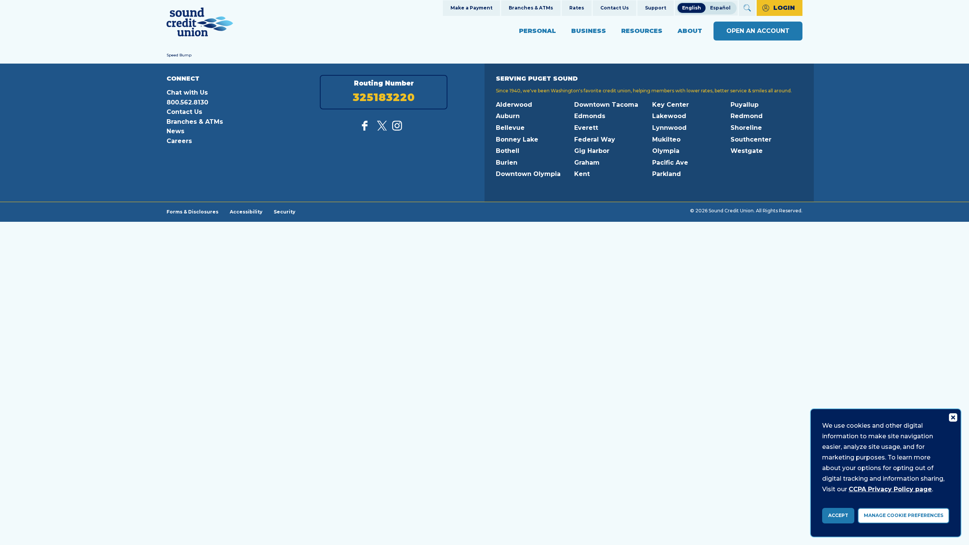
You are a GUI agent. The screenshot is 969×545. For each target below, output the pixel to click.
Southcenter (751, 139)
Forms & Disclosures (192, 211)
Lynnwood (669, 127)
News (175, 131)
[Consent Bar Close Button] (953, 417)
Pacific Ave (670, 162)
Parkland (666, 174)
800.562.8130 (187, 102)
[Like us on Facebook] (367, 128)
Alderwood (514, 104)
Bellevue (510, 127)
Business (588, 30)
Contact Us (614, 8)
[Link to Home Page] (200, 23)
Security (284, 211)
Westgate (747, 150)
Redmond (747, 116)
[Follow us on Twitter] (382, 128)
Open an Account (758, 30)
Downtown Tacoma (606, 104)
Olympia (665, 150)
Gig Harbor (591, 150)
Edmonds (589, 116)
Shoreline (746, 127)
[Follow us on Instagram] (397, 128)
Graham (587, 162)
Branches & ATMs (531, 8)
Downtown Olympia (528, 174)
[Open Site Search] (747, 8)
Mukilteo (666, 139)
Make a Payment (471, 8)
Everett (586, 127)
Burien (506, 162)
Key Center (670, 104)
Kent (582, 174)
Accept (838, 515)
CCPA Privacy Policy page (890, 489)
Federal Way (594, 139)
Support (655, 8)
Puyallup (745, 104)
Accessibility (246, 211)
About (690, 30)
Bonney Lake (517, 139)
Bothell (507, 150)
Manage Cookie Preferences (903, 515)
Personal (537, 30)
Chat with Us (187, 92)
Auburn (508, 116)
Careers (179, 141)
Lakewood (669, 116)
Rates (576, 8)
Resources (641, 30)
